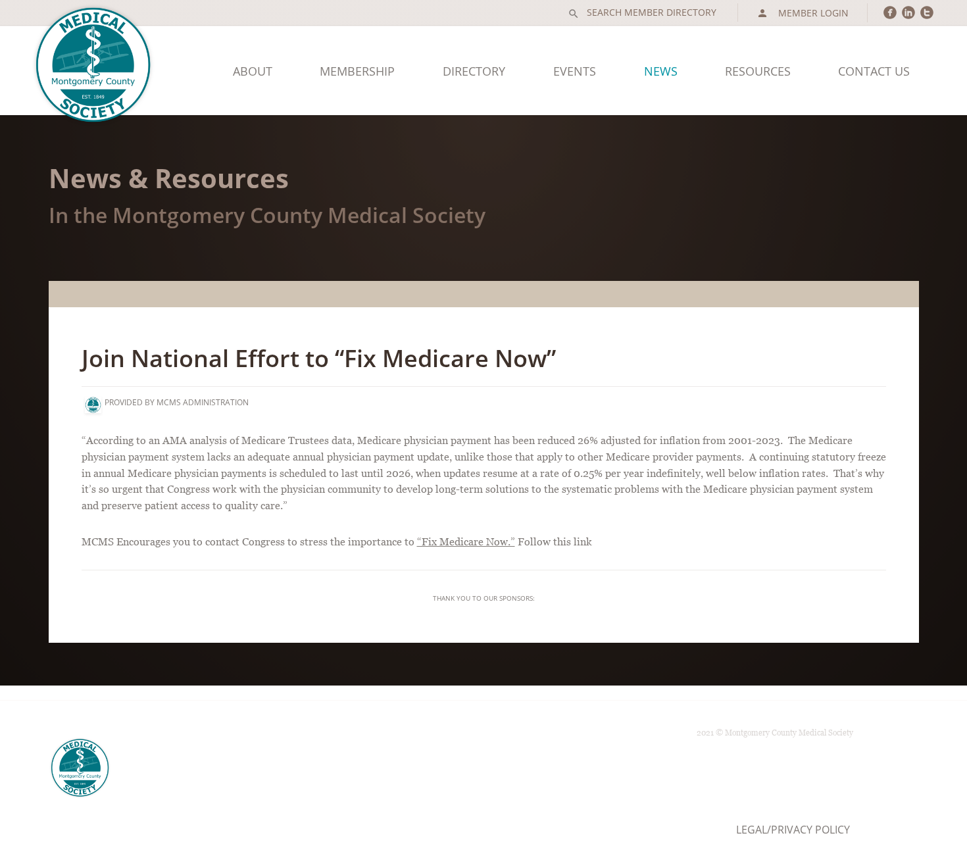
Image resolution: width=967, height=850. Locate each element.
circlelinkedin (908, 12)
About (252, 71)
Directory (474, 71)
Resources (758, 71)
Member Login (802, 13)
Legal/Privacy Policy (793, 829)
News (661, 71)
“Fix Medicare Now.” (466, 541)
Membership (357, 71)
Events (574, 71)
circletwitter (926, 12)
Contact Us (874, 71)
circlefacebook (890, 12)
